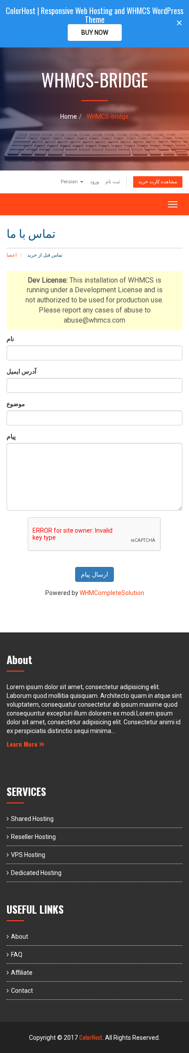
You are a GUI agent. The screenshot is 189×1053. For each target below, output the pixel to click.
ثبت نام (112, 182)
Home (68, 116)
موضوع (16, 403)
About (19, 936)
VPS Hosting (28, 854)
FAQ (16, 954)
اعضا (12, 255)
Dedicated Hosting (36, 872)
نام (10, 338)
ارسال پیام (94, 574)
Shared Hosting (32, 818)
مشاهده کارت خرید (157, 182)
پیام (11, 436)
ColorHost (90, 1037)
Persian (70, 182)
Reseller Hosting (33, 836)
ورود (94, 182)
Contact (22, 990)
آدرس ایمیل (21, 371)
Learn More (23, 743)
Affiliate (22, 972)
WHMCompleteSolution (112, 592)
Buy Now (94, 32)
